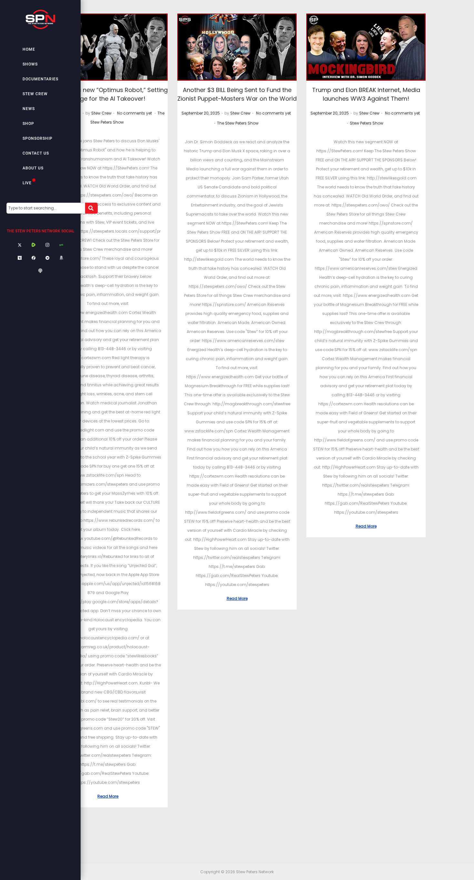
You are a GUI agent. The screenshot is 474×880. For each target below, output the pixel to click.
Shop (28, 123)
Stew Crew (35, 94)
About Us (33, 168)
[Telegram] (47, 258)
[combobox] (45, 208)
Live (27, 183)
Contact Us (36, 153)
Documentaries (40, 79)
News (29, 108)
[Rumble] (33, 245)
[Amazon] (61, 258)
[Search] (91, 208)
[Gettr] (33, 258)
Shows (30, 64)
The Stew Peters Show (238, 123)
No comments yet (134, 113)
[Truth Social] (20, 258)
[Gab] (61, 245)
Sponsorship (38, 138)
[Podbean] (40, 271)
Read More (107, 796)
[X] (20, 245)
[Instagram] (47, 245)
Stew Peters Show (366, 123)
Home (29, 49)
